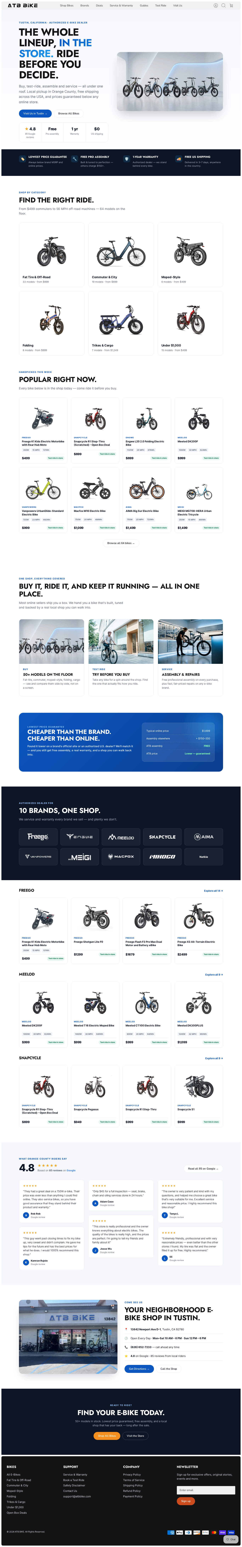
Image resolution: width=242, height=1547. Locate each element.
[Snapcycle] (162, 836)
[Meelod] (121, 836)
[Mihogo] (162, 856)
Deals (99, 5)
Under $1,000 (15, 1507)
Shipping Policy (133, 1485)
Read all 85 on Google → (203, 1168)
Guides (144, 5)
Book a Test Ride (73, 1480)
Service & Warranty (121, 5)
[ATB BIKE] (23, 5)
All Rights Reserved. (35, 1531)
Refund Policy (131, 1491)
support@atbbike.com (77, 1496)
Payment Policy (132, 1496)
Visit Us (177, 5)
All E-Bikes (13, 1474)
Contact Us (70, 1491)
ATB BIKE (19, 1531)
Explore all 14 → (213, 890)
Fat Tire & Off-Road (19, 1480)
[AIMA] (203, 836)
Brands (84, 5)
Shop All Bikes (107, 1436)
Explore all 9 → (214, 974)
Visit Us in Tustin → (35, 113)
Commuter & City (17, 1485)
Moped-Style (15, 1491)
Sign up (186, 1501)
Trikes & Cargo (16, 1502)
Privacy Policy (132, 1474)
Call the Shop (169, 1369)
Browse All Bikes (68, 113)
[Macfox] (121, 856)
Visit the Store (135, 1436)
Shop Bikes (66, 5)
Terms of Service (134, 1480)
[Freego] (38, 836)
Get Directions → (139, 1369)
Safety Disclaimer (74, 1485)
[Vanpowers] (38, 856)
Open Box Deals (17, 1512)
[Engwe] (79, 836)
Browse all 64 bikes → (121, 543)
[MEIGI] (79, 856)
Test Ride (160, 5)
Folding (11, 1496)
